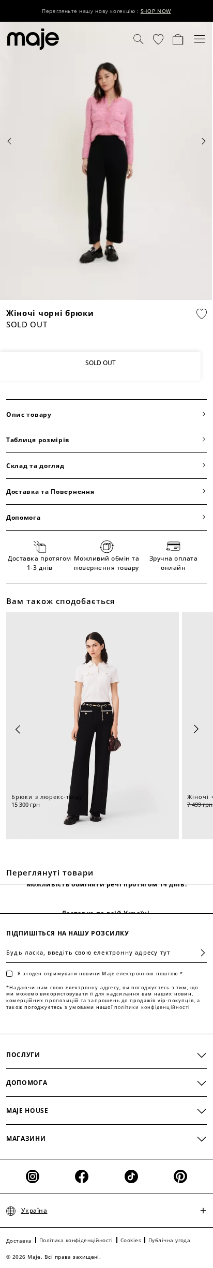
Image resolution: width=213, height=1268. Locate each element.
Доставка (19, 1240)
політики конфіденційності (152, 1007)
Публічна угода (169, 1240)
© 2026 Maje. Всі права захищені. (53, 1256)
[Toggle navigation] (199, 39)
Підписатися (199, 953)
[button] (158, 39)
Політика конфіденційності (76, 1240)
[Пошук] (138, 39)
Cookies (130, 1240)
